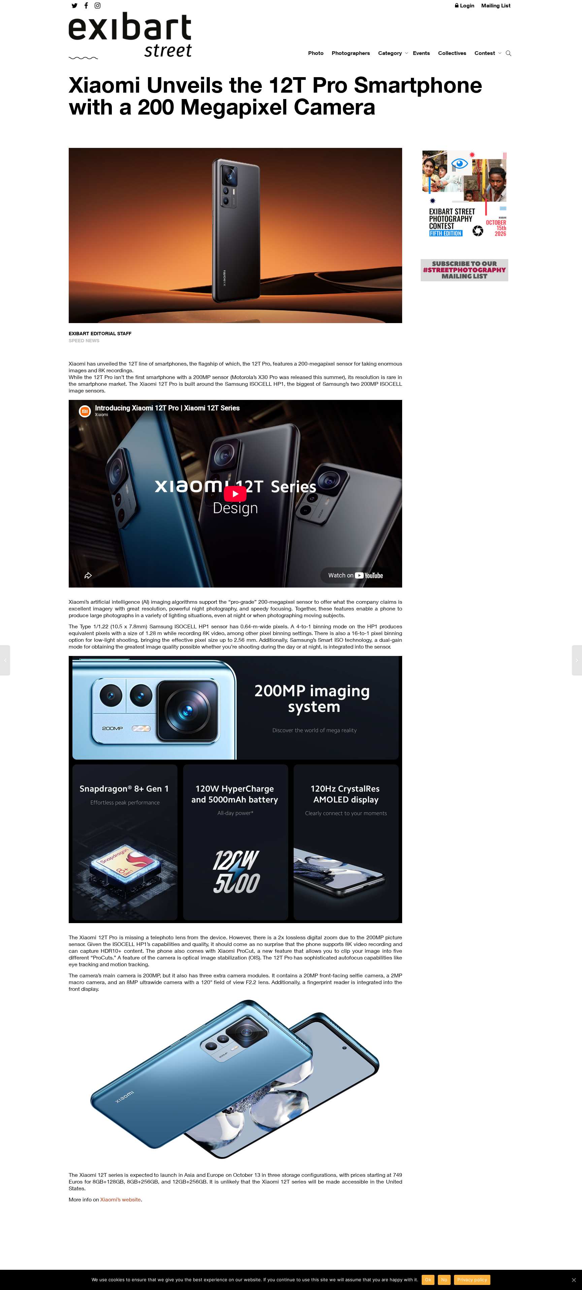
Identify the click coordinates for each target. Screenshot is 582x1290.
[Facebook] (86, 5)
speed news (84, 340)
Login (467, 5)
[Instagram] (97, 5)
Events (421, 53)
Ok (428, 1279)
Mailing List (496, 5)
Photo (316, 53)
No (444, 1279)
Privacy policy (472, 1279)
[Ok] (573, 1280)
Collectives (452, 53)
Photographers (351, 53)
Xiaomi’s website (120, 1199)
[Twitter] (74, 5)
